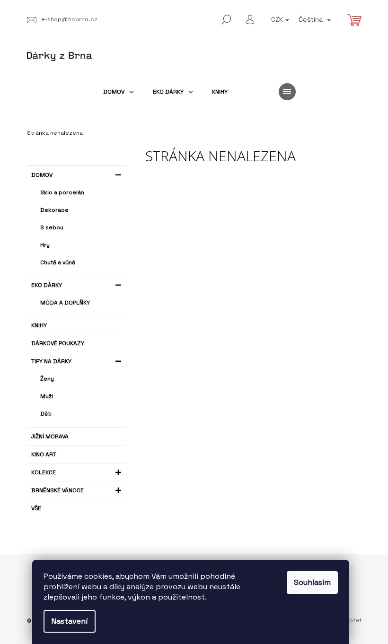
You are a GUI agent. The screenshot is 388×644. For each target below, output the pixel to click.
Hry (45, 245)
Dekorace (54, 210)
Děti (46, 414)
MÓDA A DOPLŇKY (65, 302)
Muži (46, 396)
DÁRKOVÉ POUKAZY (57, 343)
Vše (36, 508)
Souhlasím (312, 582)
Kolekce (43, 472)
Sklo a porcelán (62, 192)
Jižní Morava (50, 436)
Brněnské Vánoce (57, 490)
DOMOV (42, 175)
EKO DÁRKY (46, 285)
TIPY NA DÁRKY (51, 361)
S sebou (51, 227)
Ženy (47, 379)
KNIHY (39, 325)
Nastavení (70, 621)
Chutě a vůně (57, 262)
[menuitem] (118, 91)
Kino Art (43, 454)
